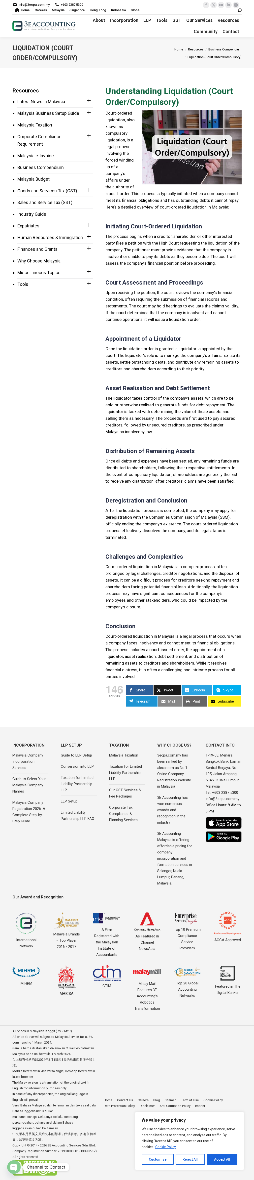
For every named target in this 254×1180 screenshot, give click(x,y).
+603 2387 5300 (72, 4)
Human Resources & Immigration (50, 237)
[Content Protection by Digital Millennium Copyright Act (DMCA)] (34, 1175)
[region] (189, 1141)
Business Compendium (40, 167)
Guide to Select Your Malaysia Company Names (29, 785)
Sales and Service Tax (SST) (44, 202)
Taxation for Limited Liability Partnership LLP (77, 783)
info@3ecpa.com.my (34, 4)
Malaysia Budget (33, 179)
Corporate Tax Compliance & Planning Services (123, 813)
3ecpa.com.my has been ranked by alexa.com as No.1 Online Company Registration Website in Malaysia (174, 771)
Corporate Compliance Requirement (39, 140)
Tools (22, 284)
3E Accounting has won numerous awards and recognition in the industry (172, 810)
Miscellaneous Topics (39, 272)
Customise (157, 1159)
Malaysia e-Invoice (35, 155)
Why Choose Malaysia (39, 260)
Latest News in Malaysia (41, 101)
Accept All (222, 1159)
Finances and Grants (37, 249)
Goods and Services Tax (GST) (47, 190)
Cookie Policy (165, 1147)
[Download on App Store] (224, 823)
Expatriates (28, 225)
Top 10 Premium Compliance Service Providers (187, 938)
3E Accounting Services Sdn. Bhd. (72, 1145)
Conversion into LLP (77, 766)
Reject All (190, 1159)
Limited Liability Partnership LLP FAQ (77, 815)
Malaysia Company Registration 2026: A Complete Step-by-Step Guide (28, 811)
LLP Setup (69, 801)
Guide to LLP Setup (76, 755)
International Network (26, 943)
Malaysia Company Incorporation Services (27, 761)
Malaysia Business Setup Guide (48, 113)
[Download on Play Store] (224, 836)
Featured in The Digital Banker (227, 989)
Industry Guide (31, 214)
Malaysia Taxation (34, 124)
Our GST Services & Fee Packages (125, 793)
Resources (25, 90)
